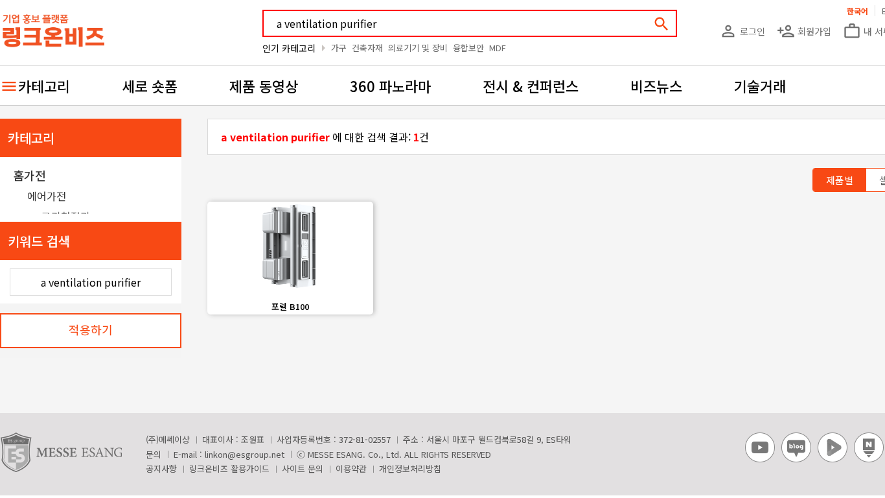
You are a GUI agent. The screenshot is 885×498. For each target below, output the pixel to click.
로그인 (742, 31)
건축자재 (367, 48)
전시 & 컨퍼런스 (531, 85)
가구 (339, 48)
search (661, 24)
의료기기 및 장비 (418, 48)
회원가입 (804, 31)
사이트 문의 (302, 468)
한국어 (857, 10)
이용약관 (351, 468)
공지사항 (161, 468)
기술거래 (760, 85)
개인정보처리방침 (410, 468)
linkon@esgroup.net (244, 454)
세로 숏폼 (150, 85)
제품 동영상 (263, 85)
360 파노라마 (390, 85)
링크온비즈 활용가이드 (229, 468)
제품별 (839, 180)
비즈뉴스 (656, 85)
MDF (497, 48)
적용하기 (91, 329)
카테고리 (44, 85)
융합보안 (468, 48)
